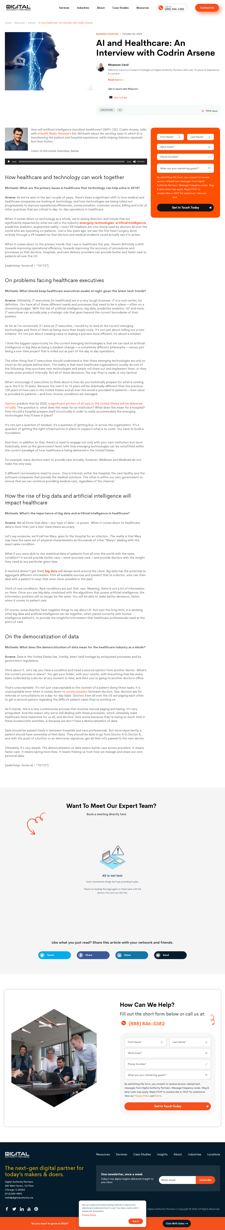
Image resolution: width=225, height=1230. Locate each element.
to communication (75, 692)
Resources (142, 7)
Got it (135, 1221)
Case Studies (120, 7)
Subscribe (205, 1180)
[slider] (141, 161)
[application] (76, 162)
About (101, 7)
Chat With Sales (175, 1223)
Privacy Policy (164, 197)
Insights (162, 1154)
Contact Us (207, 7)
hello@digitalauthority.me (19, 1197)
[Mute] (134, 161)
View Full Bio (120, 97)
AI (120, 110)
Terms (180, 197)
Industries (83, 7)
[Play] (8, 161)
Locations (213, 1154)
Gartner (10, 403)
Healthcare (107, 110)
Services (64, 7)
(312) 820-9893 (13, 1193)
